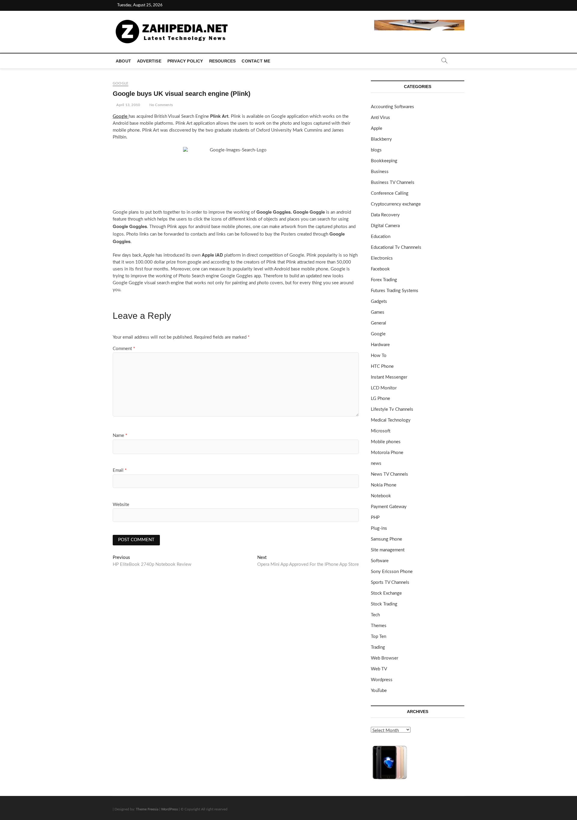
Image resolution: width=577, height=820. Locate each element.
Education (380, 236)
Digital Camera (385, 226)
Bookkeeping (384, 161)
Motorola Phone (387, 452)
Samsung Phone (386, 539)
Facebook (380, 269)
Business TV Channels (392, 182)
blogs (376, 150)
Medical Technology (391, 420)
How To (378, 355)
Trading (378, 647)
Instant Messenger (389, 377)
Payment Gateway (389, 506)
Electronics (382, 258)
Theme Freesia (147, 809)
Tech (375, 615)
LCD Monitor (384, 388)
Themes (378, 625)
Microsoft (380, 431)
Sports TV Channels (390, 582)
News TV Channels (389, 474)
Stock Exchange (386, 593)
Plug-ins (379, 528)
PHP (375, 517)
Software (380, 561)
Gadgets (379, 301)
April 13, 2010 (127, 105)
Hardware (380, 345)
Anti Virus (380, 117)
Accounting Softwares (392, 107)
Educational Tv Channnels (396, 247)
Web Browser (384, 658)
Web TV (379, 669)
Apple (376, 128)
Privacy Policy (185, 61)
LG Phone (380, 398)
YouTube (379, 690)
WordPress (169, 809)
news (376, 463)
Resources (222, 61)
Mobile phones (386, 442)
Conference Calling (389, 193)
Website (121, 504)
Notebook (381, 496)
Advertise (149, 61)
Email (120, 470)
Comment (124, 348)
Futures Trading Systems (394, 290)
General (378, 323)
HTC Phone (382, 366)
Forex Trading (384, 280)
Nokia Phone (383, 485)
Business (380, 171)
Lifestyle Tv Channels (392, 409)
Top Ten (378, 636)
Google (120, 83)
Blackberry (381, 139)
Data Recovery (385, 215)
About (123, 61)
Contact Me (256, 61)
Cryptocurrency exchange (396, 204)
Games (377, 312)
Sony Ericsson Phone (392, 571)
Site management (388, 550)
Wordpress (381, 680)
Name (120, 435)
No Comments (160, 105)
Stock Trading (384, 604)
